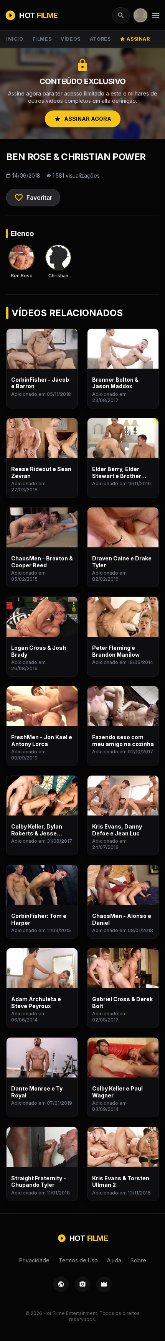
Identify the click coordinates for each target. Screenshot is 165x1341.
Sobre (138, 1260)
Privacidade (34, 1260)
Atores (100, 39)
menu (155, 15)
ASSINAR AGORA (82, 118)
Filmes (42, 39)
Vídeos (71, 39)
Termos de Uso (78, 1260)
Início (14, 39)
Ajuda (114, 1260)
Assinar (135, 39)
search (121, 15)
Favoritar (33, 197)
